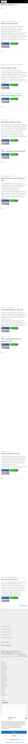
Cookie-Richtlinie (7, 742)
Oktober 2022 (3, 693)
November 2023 (4, 685)
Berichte (3, 21)
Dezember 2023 (4, 684)
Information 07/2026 (6, 626)
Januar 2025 (3, 675)
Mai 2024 (2, 682)
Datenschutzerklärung (15, 742)
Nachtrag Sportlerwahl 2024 (10, 453)
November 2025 (4, 668)
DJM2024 (3, 654)
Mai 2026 (2, 664)
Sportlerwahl (15, 656)
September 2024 (4, 679)
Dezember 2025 (4, 667)
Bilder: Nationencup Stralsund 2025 (13, 151)
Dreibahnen (19, 64)
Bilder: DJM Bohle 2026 (6, 631)
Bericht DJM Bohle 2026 (9, 23)
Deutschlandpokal (10, 307)
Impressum (22, 742)
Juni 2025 (3, 671)
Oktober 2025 (3, 670)
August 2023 (3, 688)
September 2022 (4, 695)
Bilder (2, 93)
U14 (20, 656)
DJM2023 (20, 653)
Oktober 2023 (3, 686)
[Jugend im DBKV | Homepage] (5, 2)
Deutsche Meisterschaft (11, 21)
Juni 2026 (3, 663)
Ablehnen (14, 735)
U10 (17, 656)
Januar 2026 (3, 666)
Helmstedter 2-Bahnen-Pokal (11, 122)
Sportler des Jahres (9, 656)
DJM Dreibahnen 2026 (8, 68)
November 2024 (4, 678)
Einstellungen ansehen (14, 739)
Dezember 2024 (4, 677)
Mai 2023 (2, 691)
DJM (16, 653)
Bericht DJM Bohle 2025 (9, 579)
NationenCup (8, 176)
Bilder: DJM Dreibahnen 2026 (11, 95)
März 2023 (3, 692)
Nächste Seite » (23, 605)
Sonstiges (3, 656)
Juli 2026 (2, 662)
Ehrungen (14, 654)
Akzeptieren (14, 732)
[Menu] (26, 1)
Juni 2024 (3, 681)
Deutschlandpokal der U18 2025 (12, 310)
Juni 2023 (3, 689)
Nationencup (21, 654)
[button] (26, 718)
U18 (25, 656)
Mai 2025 (2, 673)
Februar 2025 (3, 674)
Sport (18, 577)
